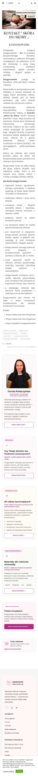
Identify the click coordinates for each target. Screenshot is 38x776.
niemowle (23, 333)
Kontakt (7, 755)
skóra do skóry (25, 339)
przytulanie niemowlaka (21, 336)
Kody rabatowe (10, 729)
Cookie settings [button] (8, 771)
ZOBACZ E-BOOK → (19, 535)
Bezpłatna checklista (12, 733)
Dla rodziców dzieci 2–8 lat (14, 744)
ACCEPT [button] (19, 771)
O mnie (7, 722)
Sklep (7, 751)
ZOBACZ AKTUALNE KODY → (13, 649)
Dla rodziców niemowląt (13, 748)
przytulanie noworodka (10, 339)
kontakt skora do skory (10, 333)
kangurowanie (23, 331)
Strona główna (10, 718)
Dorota (8, 344)
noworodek (6, 336)
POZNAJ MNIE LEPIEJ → (19, 425)
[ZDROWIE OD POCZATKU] (9, 3)
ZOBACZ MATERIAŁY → (19, 591)
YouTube (8, 726)
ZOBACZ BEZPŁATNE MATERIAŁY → (19, 626)
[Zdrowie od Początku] (15, 683)
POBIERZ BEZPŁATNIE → (19, 475)
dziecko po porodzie (9, 331)
